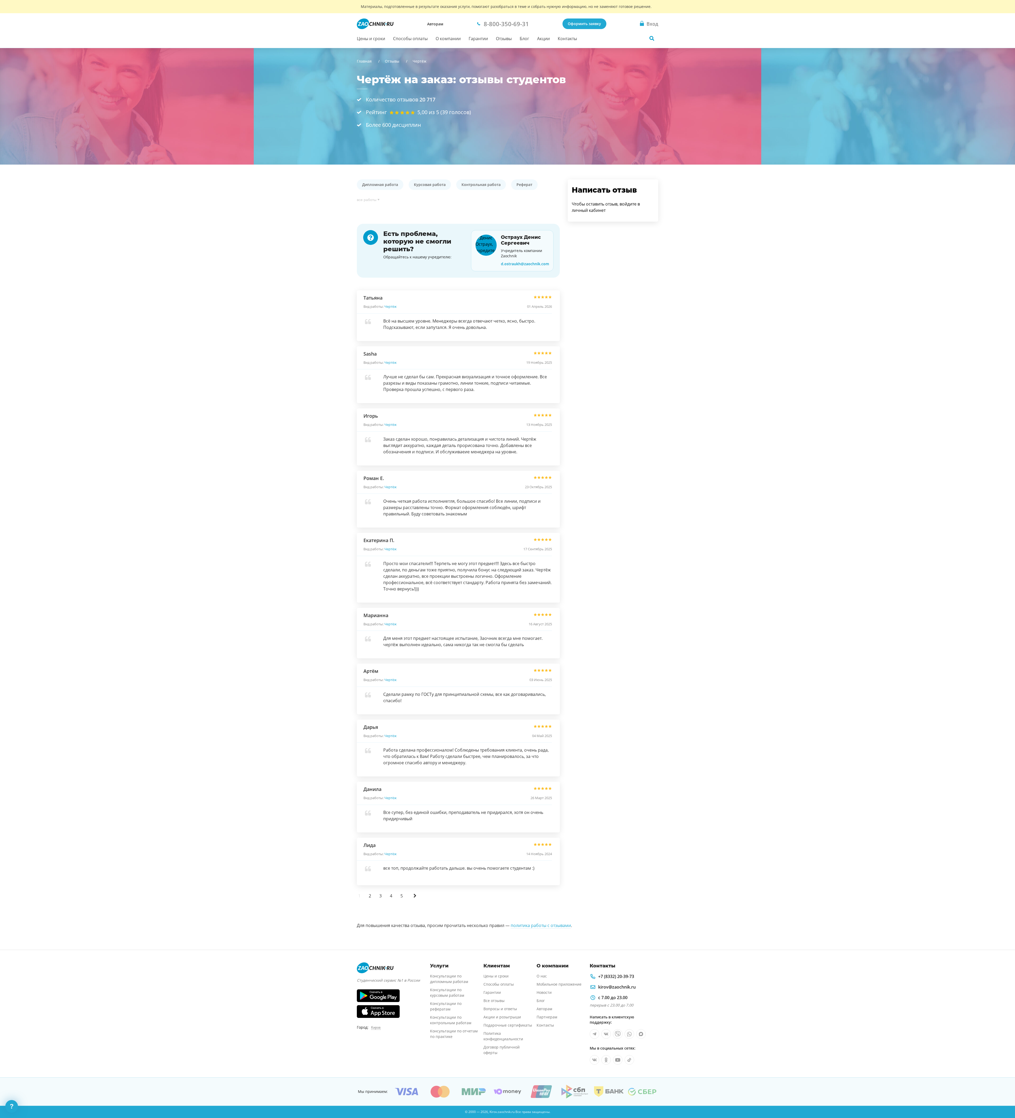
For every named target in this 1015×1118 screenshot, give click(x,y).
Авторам (435, 23)
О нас (542, 976)
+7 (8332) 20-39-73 (616, 976)
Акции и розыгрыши (502, 1016)
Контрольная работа (481, 184)
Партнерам (547, 1016)
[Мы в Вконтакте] (606, 1034)
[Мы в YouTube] (617, 1060)
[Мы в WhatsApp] (629, 1034)
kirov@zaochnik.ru (617, 987)
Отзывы (504, 38)
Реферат (524, 184)
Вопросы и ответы (500, 1008)
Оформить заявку (584, 23)
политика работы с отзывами (541, 925)
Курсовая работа (430, 184)
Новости (544, 992)
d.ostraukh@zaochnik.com (525, 263)
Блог (524, 38)
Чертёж (390, 306)
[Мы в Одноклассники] (606, 1060)
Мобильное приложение (559, 984)
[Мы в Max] (641, 1034)
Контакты (567, 38)
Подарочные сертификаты (507, 1025)
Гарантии (478, 38)
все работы (366, 200)
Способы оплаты (410, 38)
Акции (543, 38)
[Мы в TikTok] (629, 1060)
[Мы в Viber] (617, 1034)
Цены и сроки (371, 38)
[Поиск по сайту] (652, 38)
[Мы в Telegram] (594, 1034)
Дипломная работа (380, 184)
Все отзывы (494, 1000)
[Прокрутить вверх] (1003, 1095)
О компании (448, 38)
